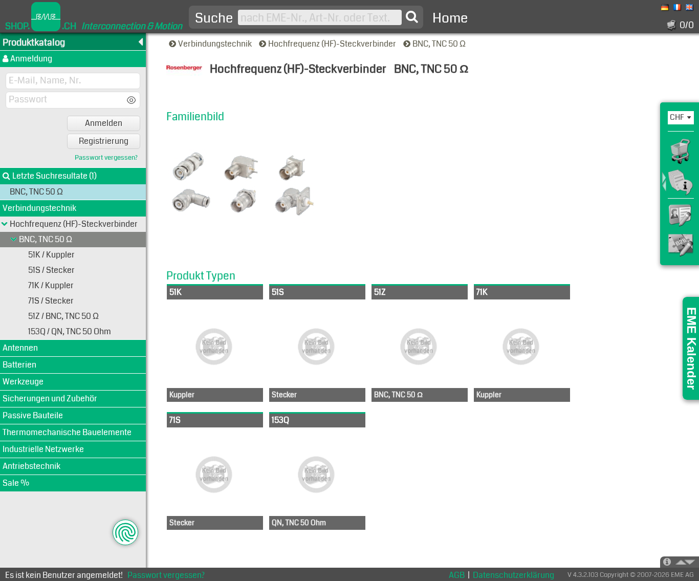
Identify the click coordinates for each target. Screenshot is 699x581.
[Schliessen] (14, 239)
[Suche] (412, 17)
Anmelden (103, 123)
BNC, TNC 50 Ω (439, 44)
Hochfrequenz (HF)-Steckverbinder (333, 44)
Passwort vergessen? (106, 158)
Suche (214, 18)
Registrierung (103, 141)
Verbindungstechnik (215, 44)
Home (450, 18)
